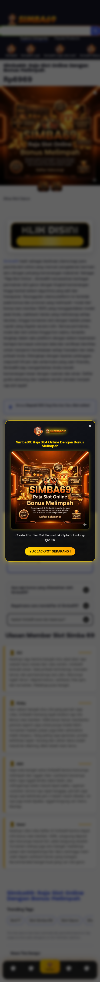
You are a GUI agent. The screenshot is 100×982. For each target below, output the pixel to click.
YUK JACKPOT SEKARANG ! (50, 551)
